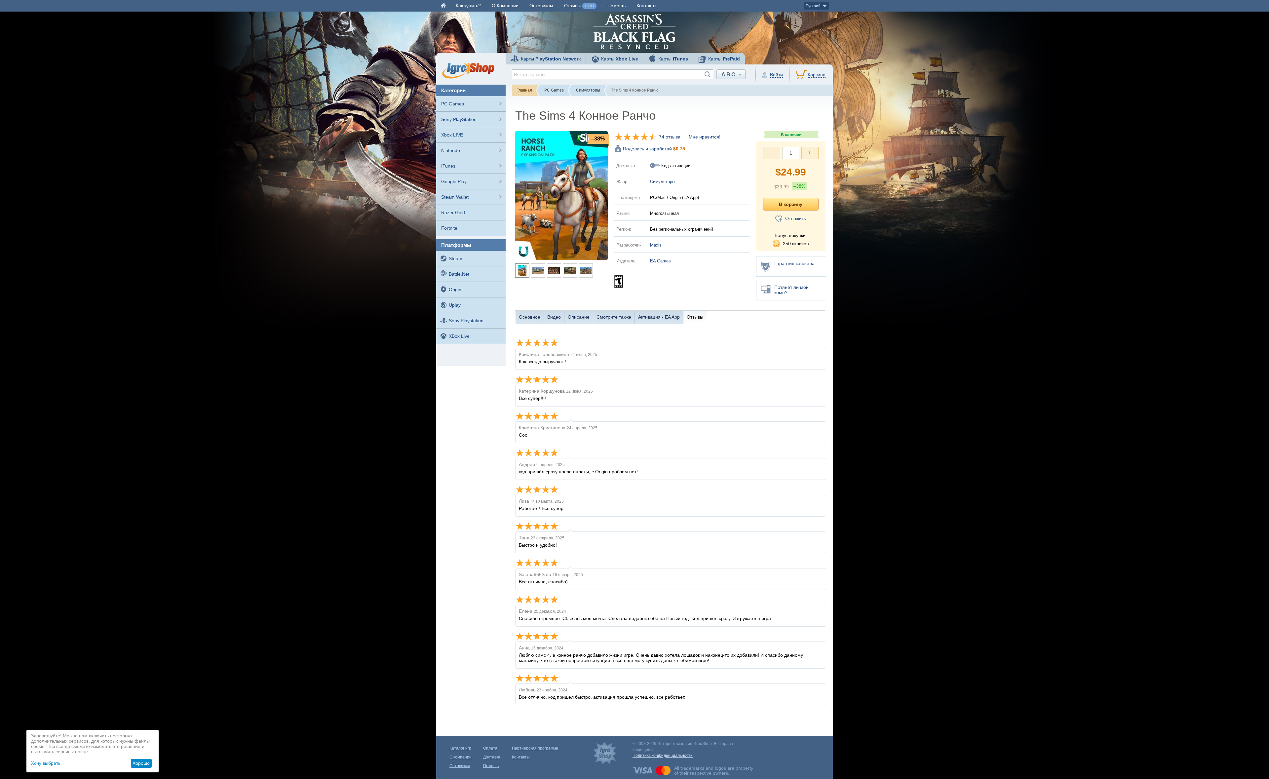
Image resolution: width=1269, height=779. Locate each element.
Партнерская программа (535, 748)
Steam (455, 258)
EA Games (660, 260)
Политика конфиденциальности (663, 755)
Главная (524, 90)
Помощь (616, 5)
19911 (589, 6)
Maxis (656, 245)
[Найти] (707, 74)
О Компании (505, 5)
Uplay (455, 305)
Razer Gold (453, 212)
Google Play (454, 181)
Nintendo (450, 150)
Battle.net (459, 274)
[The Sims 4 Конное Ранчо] (561, 195)
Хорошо (141, 763)
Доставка (491, 757)
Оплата (490, 748)
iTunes (448, 166)
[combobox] (612, 74)
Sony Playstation (466, 320)
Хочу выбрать (45, 763)
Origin (455, 289)
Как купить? (468, 5)
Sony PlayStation (459, 119)
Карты (551, 58)
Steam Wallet (455, 197)
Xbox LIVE (452, 134)
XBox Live (459, 336)
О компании (460, 757)
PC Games (452, 103)
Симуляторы (588, 90)
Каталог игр (460, 748)
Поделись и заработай (654, 148)
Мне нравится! (704, 136)
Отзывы (579, 5)
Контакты (646, 5)
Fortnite (449, 228)
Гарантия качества (794, 263)
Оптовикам (541, 5)
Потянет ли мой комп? (791, 290)
